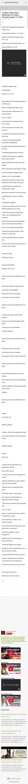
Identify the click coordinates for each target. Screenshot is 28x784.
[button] (3, 22)
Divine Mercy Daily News (11, 2)
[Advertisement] (14, 612)
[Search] (26, 2)
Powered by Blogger (15, 778)
